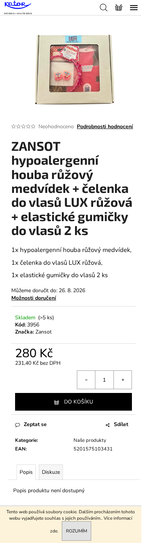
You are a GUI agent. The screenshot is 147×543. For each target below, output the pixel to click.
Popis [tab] (26, 472)
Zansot (43, 331)
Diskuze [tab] (51, 472)
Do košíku (78, 401)
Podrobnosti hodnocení (105, 126)
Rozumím (76, 531)
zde (53, 531)
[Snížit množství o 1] (86, 380)
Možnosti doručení (33, 298)
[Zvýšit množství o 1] (122, 380)
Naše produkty (90, 440)
